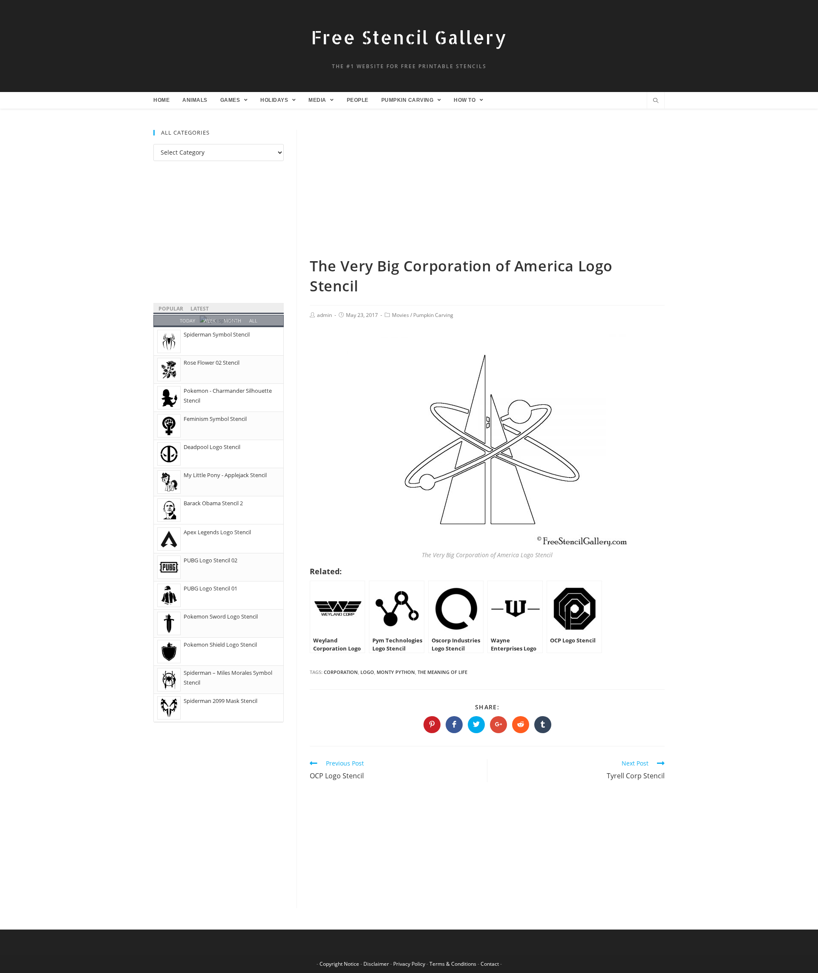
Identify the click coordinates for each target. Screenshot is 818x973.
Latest (199, 308)
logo (367, 672)
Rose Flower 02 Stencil (211, 362)
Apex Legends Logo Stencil (217, 532)
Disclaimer (376, 963)
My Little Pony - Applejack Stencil (225, 475)
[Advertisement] (487, 193)
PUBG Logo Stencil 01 (210, 588)
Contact (490, 963)
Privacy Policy (409, 963)
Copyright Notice (339, 963)
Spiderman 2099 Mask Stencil (220, 701)
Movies (400, 315)
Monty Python (396, 672)
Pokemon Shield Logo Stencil (220, 644)
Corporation (341, 672)
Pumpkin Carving (433, 315)
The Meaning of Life (442, 672)
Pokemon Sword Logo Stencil (221, 616)
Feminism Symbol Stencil (215, 419)
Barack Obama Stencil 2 (213, 503)
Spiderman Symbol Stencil (217, 334)
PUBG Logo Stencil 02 (210, 560)
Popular (170, 308)
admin (324, 315)
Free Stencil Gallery (409, 37)
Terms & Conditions (452, 963)
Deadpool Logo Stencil (212, 447)
